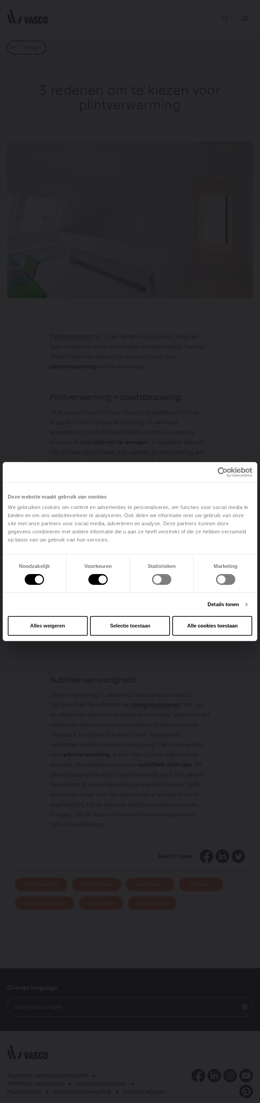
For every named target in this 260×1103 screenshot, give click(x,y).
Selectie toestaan (130, 625)
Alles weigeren (47, 625)
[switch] (98, 579)
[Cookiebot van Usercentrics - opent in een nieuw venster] (222, 472)
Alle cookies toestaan (212, 625)
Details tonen (223, 604)
